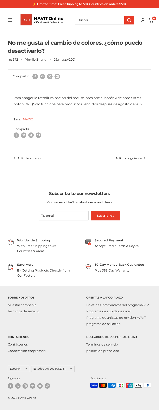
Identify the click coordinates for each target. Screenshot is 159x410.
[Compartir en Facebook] (35, 76)
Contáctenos (18, 344)
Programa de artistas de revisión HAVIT (116, 317)
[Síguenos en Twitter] (18, 385)
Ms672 (28, 119)
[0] (151, 20)
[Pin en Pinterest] (42, 76)
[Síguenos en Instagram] (25, 385)
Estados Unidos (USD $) (49, 368)
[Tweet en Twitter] (50, 76)
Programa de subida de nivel (108, 311)
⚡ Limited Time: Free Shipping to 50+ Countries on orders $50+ (79, 4)
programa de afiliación (103, 324)
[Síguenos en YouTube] (40, 385)
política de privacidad (102, 351)
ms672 (13, 59)
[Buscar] (129, 20)
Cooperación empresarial (27, 351)
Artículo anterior (29, 158)
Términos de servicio (23, 311)
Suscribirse (105, 216)
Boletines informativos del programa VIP (117, 305)
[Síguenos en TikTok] (47, 385)
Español (15, 368)
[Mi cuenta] (143, 20)
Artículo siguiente (129, 158)
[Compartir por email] (57, 76)
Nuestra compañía (22, 305)
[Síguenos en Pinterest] (32, 385)
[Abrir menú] (10, 20)
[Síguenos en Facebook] (10, 385)
